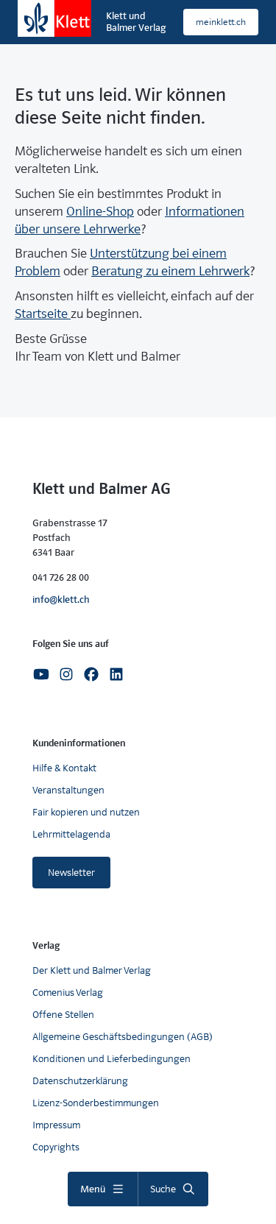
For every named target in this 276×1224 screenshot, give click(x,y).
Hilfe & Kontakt (64, 768)
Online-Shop (100, 211)
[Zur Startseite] (54, 18)
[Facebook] (91, 673)
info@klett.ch (61, 599)
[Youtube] (41, 673)
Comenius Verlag (67, 992)
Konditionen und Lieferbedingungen (111, 1059)
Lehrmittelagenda (71, 834)
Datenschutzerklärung (80, 1081)
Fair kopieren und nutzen (86, 812)
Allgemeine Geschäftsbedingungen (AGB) (122, 1036)
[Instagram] (66, 673)
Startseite (43, 314)
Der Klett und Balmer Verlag (91, 970)
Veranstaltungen (68, 790)
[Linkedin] (116, 673)
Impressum (56, 1125)
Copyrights (55, 1147)
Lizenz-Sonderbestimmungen (95, 1103)
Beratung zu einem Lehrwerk (170, 271)
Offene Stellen (63, 1014)
